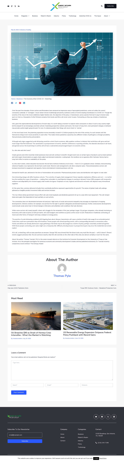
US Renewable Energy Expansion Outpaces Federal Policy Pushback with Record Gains (87, 333)
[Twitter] (15, 6)
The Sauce (97, 16)
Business (35, 16)
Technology (72, 16)
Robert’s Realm (46, 16)
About (106, 16)
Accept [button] (96, 458)
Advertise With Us (85, 16)
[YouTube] (8, 6)
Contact (62, 441)
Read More (102, 458)
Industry (56, 16)
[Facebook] (12, 6)
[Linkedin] (19, 6)
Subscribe (25, 441)
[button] (102, 6)
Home (16, 16)
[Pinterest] (20, 103)
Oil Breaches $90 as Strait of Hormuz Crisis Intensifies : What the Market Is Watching (31, 333)
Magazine (24, 16)
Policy (64, 16)
